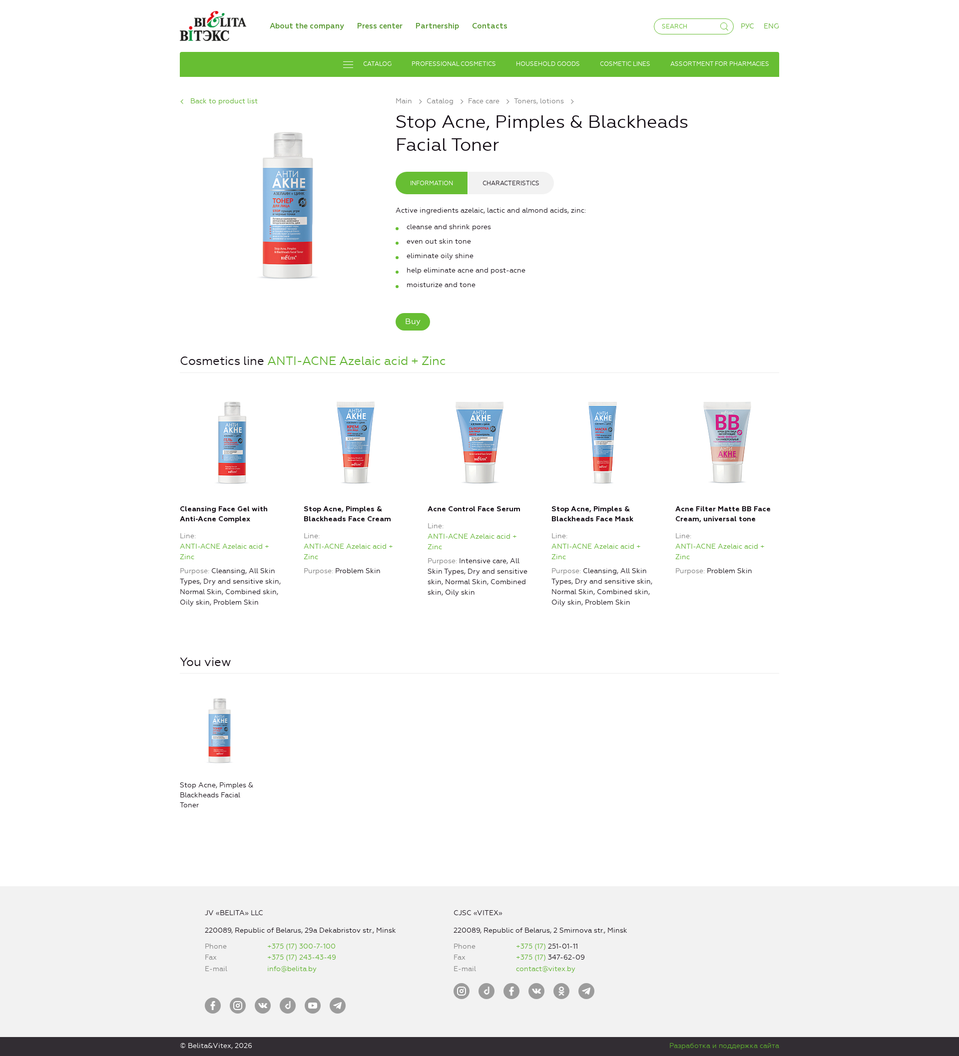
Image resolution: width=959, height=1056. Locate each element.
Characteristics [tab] (510, 183)
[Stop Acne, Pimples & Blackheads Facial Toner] (288, 203)
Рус (747, 26)
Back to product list (224, 101)
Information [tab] (431, 183)
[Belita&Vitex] (213, 24)
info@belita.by (292, 969)
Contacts (489, 26)
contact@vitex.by (545, 969)
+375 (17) (532, 946)
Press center (380, 26)
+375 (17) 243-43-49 (301, 957)
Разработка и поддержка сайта (724, 1046)
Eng (771, 26)
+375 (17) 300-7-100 (301, 946)
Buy (413, 321)
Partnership (437, 26)
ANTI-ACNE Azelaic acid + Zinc (356, 361)
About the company (307, 26)
